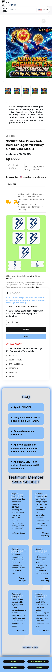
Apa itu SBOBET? (23, 407)
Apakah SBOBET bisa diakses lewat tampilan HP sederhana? (25, 465)
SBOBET (12, 106)
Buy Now (35, 287)
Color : (12, 184)
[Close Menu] (3, 5)
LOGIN (26, 336)
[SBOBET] (12, 4)
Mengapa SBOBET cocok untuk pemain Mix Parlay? (26, 419)
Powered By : (12, 177)
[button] (44, 21)
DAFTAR (26, 329)
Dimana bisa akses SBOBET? (22, 433)
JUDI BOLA (10, 136)
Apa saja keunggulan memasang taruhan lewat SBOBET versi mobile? (24, 448)
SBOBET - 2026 (30, 647)
